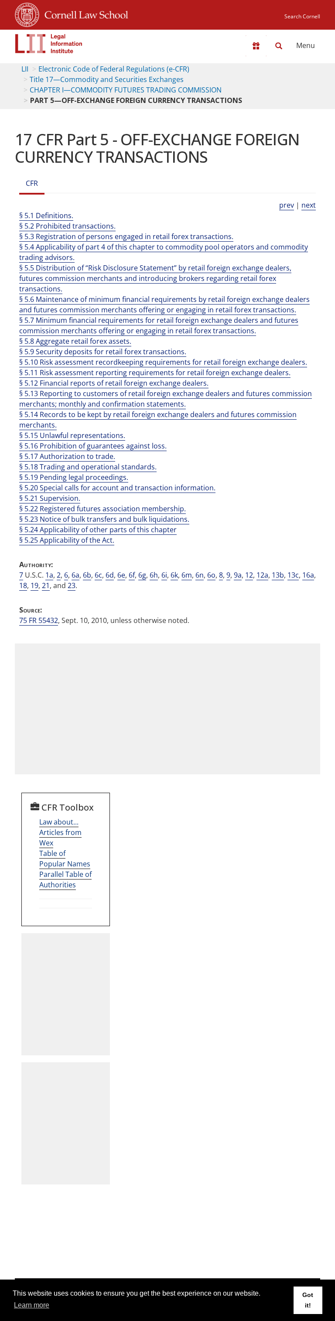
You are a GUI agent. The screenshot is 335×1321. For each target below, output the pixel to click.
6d (110, 575)
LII (24, 69)
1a (49, 575)
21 (46, 585)
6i (164, 575)
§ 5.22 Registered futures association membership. (102, 508)
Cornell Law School (83, 13)
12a (262, 575)
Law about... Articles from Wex (60, 832)
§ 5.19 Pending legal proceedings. (73, 477)
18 (23, 585)
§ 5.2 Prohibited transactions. (67, 226)
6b (87, 575)
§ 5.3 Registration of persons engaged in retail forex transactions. (126, 236)
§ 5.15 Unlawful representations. (72, 435)
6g (142, 575)
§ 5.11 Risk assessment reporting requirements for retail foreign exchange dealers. (155, 372)
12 (249, 575)
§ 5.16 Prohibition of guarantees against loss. (93, 446)
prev (286, 205)
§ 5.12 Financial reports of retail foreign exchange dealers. (114, 383)
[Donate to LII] (256, 45)
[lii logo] (48, 43)
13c (293, 575)
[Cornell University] (27, 13)
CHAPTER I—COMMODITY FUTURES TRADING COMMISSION (126, 90)
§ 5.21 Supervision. (49, 498)
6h (154, 575)
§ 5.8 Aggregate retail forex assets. (75, 341)
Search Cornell (302, 16)
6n (199, 575)
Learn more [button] (31, 1305)
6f (132, 575)
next (308, 205)
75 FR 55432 (38, 620)
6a (75, 575)
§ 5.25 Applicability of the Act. (66, 540)
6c (98, 575)
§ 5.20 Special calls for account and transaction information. (117, 488)
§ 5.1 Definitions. (46, 215)
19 (34, 585)
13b (278, 575)
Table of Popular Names (64, 859)
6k (174, 575)
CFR (32, 183)
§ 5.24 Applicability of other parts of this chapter (98, 529)
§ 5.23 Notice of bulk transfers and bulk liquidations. (104, 519)
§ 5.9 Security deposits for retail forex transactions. (102, 351)
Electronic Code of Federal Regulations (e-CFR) (113, 69)
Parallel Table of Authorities (65, 879)
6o (211, 575)
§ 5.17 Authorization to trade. (67, 456)
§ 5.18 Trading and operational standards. (88, 467)
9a (238, 575)
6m (186, 575)
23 (71, 585)
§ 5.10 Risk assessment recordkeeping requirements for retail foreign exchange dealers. (163, 362)
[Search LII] (278, 45)
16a (308, 575)
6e (121, 575)
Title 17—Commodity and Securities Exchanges (107, 79)
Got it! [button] (307, 1300)
